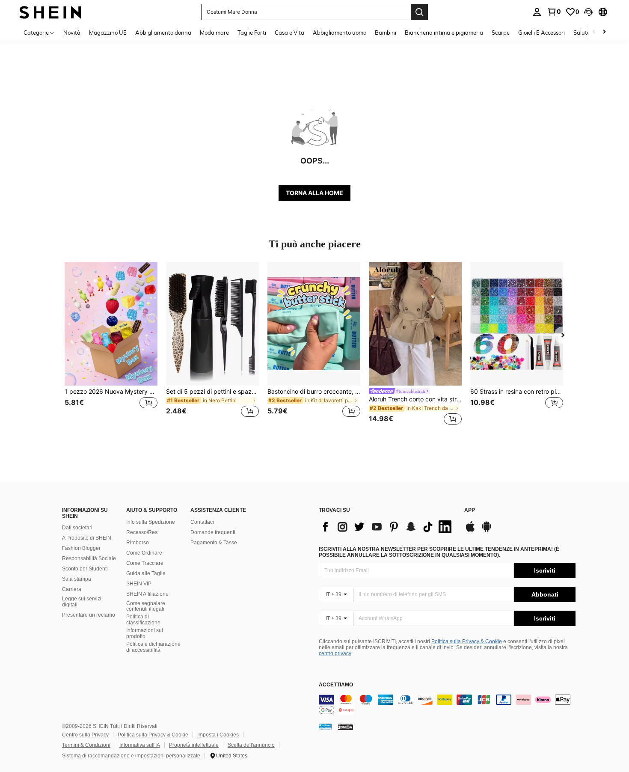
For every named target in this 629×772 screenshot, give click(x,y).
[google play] (487, 531)
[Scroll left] (594, 32)
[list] (387, 526)
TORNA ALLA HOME (314, 192)
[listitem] (111, 345)
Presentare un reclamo (88, 615)
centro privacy (335, 653)
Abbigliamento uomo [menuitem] (339, 32)
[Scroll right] (604, 32)
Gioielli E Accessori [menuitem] (541, 32)
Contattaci (202, 522)
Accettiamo (336, 685)
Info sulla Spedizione (150, 522)
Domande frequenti (212, 532)
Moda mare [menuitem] (214, 32)
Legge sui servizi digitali (81, 602)
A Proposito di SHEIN (86, 538)
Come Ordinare (144, 553)
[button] (588, 12)
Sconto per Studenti (85, 569)
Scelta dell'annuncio (251, 745)
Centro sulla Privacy (85, 735)
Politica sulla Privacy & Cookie (466, 641)
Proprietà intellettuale (194, 745)
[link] (553, 11)
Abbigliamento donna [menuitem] (163, 32)
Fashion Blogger (81, 548)
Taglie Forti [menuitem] (251, 32)
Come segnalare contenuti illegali (145, 606)
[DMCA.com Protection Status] (345, 727)
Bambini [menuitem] (385, 32)
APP (469, 510)
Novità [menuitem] (71, 32)
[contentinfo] (447, 705)
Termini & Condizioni (86, 745)
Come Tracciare (144, 563)
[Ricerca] (419, 12)
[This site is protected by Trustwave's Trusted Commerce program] (325, 727)
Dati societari (77, 528)
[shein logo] (50, 12)
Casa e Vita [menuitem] (289, 32)
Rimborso (137, 543)
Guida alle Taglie (146, 573)
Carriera (71, 589)
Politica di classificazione (143, 620)
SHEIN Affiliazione (147, 594)
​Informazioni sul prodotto (144, 633)
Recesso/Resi (142, 532)
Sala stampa (76, 579)
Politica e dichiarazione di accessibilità (153, 647)
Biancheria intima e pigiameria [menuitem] (444, 32)
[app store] (470, 531)
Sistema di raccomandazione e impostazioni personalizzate (131, 756)
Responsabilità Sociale (89, 558)
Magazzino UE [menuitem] (108, 32)
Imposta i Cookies (218, 735)
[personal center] (537, 12)
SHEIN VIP (138, 584)
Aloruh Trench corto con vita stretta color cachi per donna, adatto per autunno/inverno (415, 399)
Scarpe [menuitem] (501, 32)
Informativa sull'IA (139, 745)
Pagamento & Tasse (213, 543)
